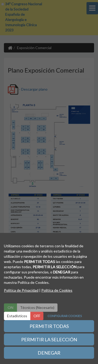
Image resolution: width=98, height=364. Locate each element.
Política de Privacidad (21, 290)
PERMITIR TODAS (49, 326)
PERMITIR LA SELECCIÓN (49, 339)
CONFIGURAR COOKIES (65, 316)
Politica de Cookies (56, 290)
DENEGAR (49, 353)
